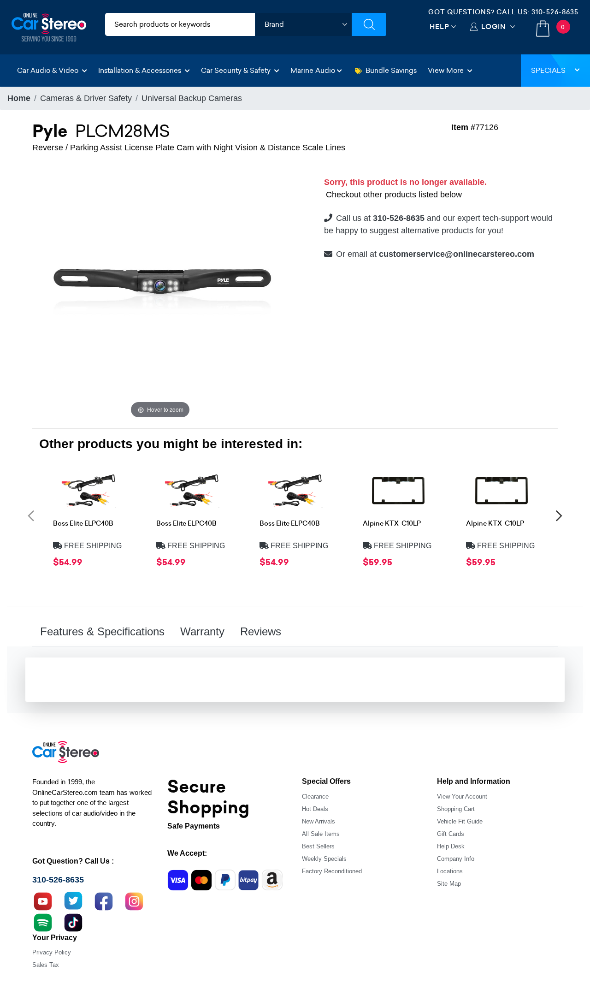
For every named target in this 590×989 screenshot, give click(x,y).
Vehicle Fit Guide (460, 821)
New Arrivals (318, 821)
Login (493, 26)
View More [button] (447, 70)
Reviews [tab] (260, 631)
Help (439, 26)
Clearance (315, 796)
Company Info (455, 858)
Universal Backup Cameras (192, 98)
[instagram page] (134, 900)
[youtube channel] (42, 900)
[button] (31, 515)
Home (18, 98)
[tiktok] (73, 921)
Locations (450, 871)
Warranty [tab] (202, 631)
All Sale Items (321, 833)
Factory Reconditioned (332, 871)
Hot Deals (315, 808)
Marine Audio (312, 70)
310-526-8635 (554, 12)
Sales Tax (45, 964)
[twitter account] (73, 900)
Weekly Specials (324, 858)
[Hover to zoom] (160, 292)
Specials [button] (548, 70)
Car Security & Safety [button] (236, 70)
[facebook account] (103, 900)
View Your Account (462, 796)
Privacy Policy (51, 952)
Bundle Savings (391, 70)
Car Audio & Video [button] (48, 70)
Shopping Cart (456, 808)
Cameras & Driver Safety (86, 98)
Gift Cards (450, 833)
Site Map (449, 883)
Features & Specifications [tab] (102, 631)
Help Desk (451, 846)
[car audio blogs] (42, 921)
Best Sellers (318, 846)
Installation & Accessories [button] (140, 70)
